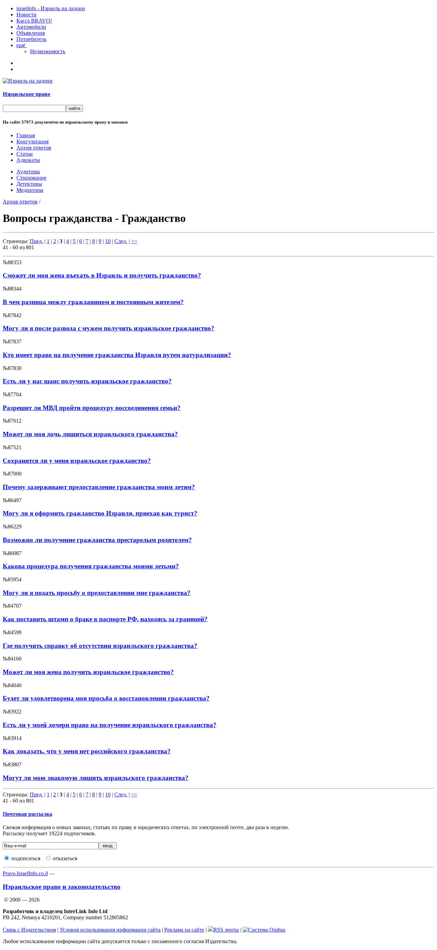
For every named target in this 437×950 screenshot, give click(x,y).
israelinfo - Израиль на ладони (50, 8)
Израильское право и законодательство (62, 886)
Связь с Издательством (29, 930)
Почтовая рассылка (27, 814)
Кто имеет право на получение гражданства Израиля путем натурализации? (117, 354)
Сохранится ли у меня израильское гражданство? (77, 460)
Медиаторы (29, 190)
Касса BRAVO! (34, 21)
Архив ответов (33, 148)
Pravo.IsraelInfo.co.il (25, 873)
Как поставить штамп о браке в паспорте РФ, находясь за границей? (105, 619)
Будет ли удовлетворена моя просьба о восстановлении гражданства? (106, 698)
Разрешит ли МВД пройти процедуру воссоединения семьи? (92, 407)
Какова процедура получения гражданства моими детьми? (91, 566)
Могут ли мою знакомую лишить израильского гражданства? (95, 777)
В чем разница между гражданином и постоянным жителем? (93, 302)
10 (108, 241)
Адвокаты (28, 160)
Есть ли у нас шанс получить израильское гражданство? (87, 381)
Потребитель (31, 39)
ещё (21, 45)
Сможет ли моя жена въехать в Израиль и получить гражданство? (102, 275)
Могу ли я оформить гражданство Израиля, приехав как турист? (100, 513)
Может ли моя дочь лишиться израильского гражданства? (90, 434)
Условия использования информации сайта (110, 930)
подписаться (25, 858)
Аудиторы (28, 171)
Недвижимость (47, 51)
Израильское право (26, 94)
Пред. (36, 241)
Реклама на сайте (184, 930)
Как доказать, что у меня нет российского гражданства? (87, 751)
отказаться (65, 858)
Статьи (24, 154)
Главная (25, 135)
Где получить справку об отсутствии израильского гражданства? (100, 645)
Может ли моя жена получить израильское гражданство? (88, 672)
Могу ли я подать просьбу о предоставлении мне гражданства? (97, 592)
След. (120, 241)
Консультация (32, 141)
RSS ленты (226, 930)
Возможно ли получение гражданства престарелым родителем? (97, 539)
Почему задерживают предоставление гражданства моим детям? (99, 487)
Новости (26, 14)
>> (134, 241)
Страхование (31, 178)
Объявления (30, 33)
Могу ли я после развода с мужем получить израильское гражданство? (108, 328)
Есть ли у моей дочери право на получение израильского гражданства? (109, 724)
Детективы (29, 184)
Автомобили (31, 27)
